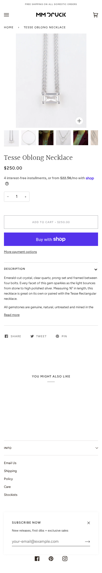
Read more (12, 315)
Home (9, 27)
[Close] (90, 520)
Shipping (10, 471)
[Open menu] (11, 15)
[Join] (83, 541)
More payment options (20, 252)
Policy (8, 479)
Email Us (10, 463)
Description (14, 268)
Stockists (10, 495)
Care (7, 487)
